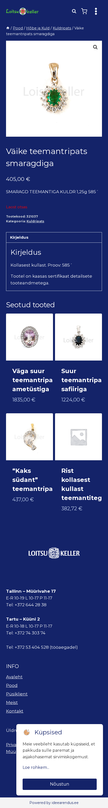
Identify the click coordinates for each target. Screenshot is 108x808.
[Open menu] (96, 11)
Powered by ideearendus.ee (54, 802)
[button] (95, 47)
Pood (12, 685)
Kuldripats (35, 221)
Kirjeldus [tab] (19, 237)
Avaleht (14, 676)
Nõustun (59, 784)
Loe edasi (22, 516)
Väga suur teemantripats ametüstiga (35, 380)
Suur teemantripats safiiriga (84, 380)
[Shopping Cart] (84, 11)
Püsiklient (17, 693)
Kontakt (14, 711)
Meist (12, 702)
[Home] (8, 28)
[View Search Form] (74, 11)
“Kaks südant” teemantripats (35, 479)
